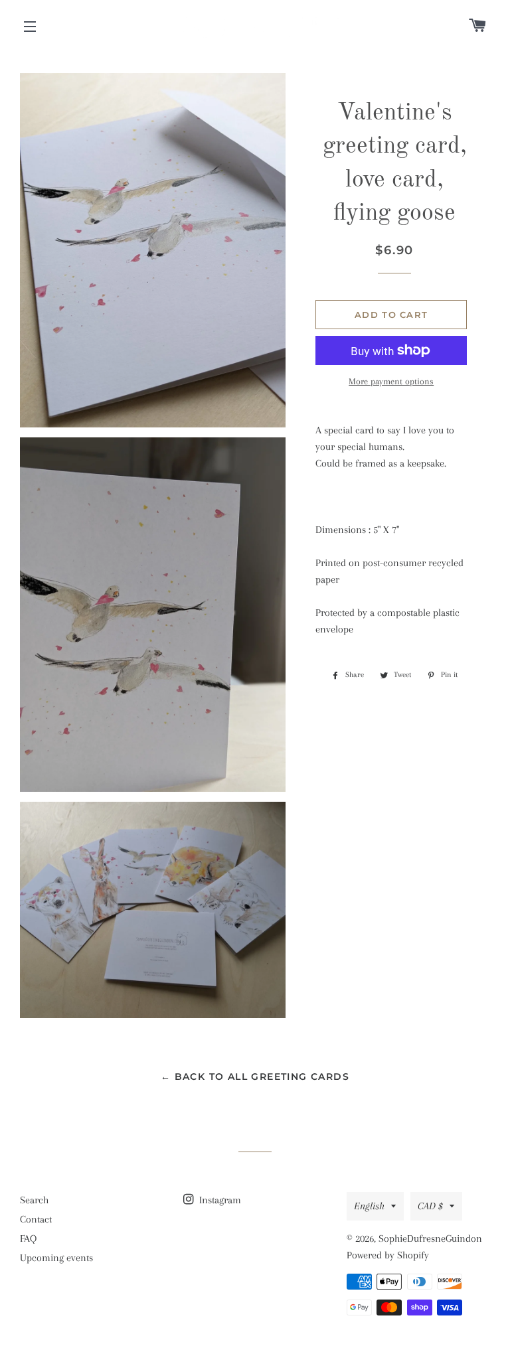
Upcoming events (56, 1258)
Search (34, 1200)
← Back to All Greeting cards (255, 1077)
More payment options (391, 381)
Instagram (219, 1200)
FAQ (28, 1238)
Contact (36, 1219)
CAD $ (430, 1206)
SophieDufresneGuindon (430, 1238)
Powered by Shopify (388, 1255)
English (369, 1206)
